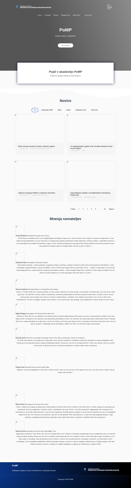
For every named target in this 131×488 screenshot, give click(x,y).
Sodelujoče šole (65, 15)
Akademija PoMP (47, 110)
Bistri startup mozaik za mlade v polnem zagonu (36, 146)
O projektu (48, 15)
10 (105, 209)
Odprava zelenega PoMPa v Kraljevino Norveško (36, 193)
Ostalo (68, 110)
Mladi (59, 110)
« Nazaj (72, 209)
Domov (40, 15)
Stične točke (76, 15)
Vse (35, 110)
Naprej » (112, 209)
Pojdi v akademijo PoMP (65, 71)
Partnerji (55, 15)
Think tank (94, 110)
